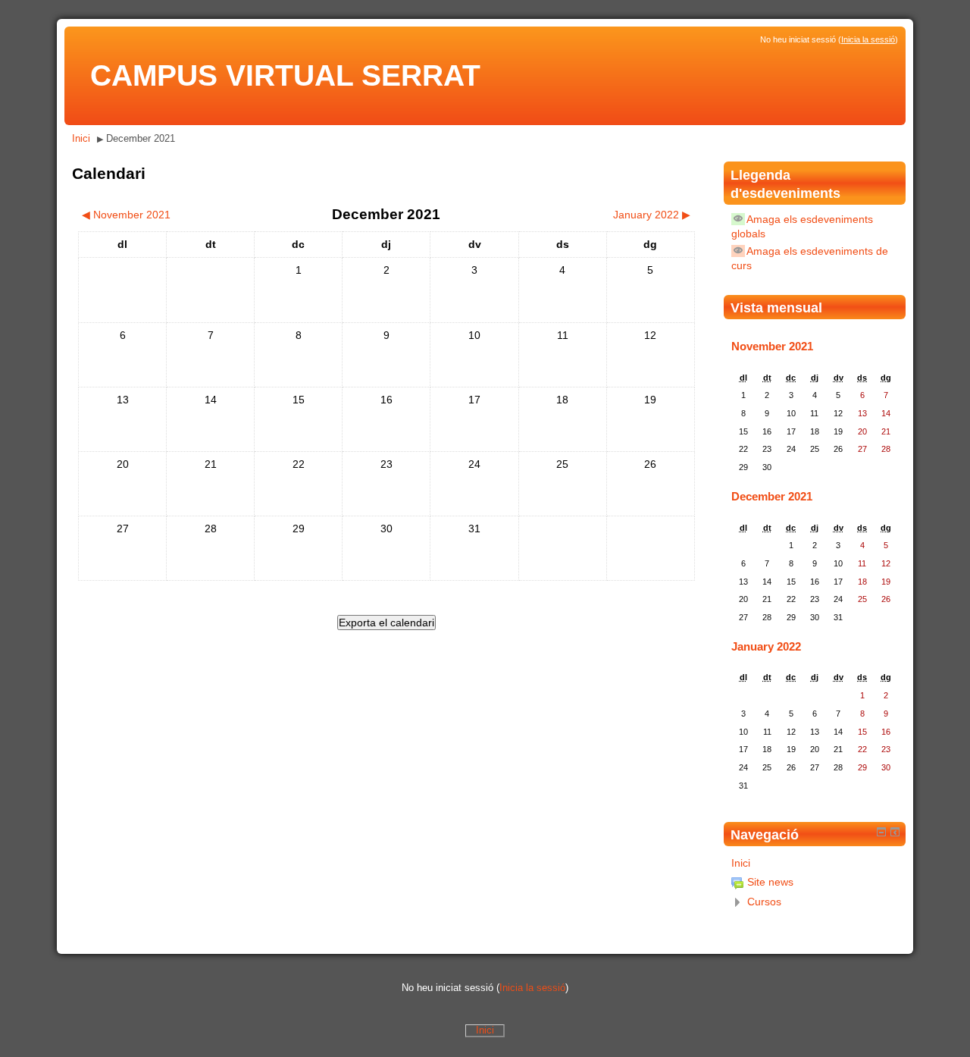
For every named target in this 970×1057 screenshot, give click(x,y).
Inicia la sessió (868, 39)
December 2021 (140, 138)
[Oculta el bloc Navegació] (881, 831)
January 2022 (766, 646)
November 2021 (772, 346)
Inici (81, 138)
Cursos (764, 901)
